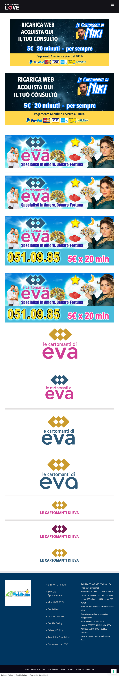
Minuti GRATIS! (56, 602)
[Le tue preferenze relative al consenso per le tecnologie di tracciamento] (114, 672)
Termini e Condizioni (59, 637)
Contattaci (53, 609)
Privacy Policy (55, 630)
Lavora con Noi (56, 616)
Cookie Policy (55, 623)
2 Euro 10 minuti (57, 584)
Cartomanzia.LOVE (58, 644)
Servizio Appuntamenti (55, 593)
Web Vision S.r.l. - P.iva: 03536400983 (78, 669)
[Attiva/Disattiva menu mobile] (112, 4)
